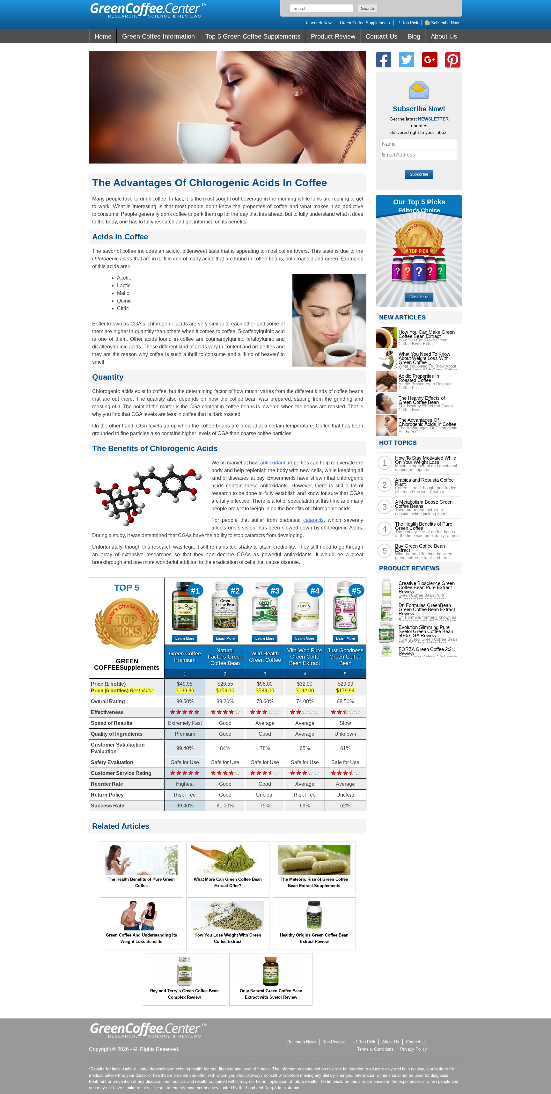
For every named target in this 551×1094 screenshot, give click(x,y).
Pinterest (452, 60)
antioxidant (272, 462)
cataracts (313, 520)
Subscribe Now (444, 22)
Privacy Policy (413, 1049)
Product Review (333, 36)
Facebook (383, 60)
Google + (429, 60)
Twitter (406, 60)
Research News (319, 22)
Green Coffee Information (158, 36)
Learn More (184, 638)
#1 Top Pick (407, 22)
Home (103, 36)
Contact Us (381, 36)
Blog (414, 36)
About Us (444, 36)
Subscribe (419, 174)
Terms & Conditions (375, 1049)
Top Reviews (335, 1041)
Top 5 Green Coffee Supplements (252, 36)
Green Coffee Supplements (365, 22)
